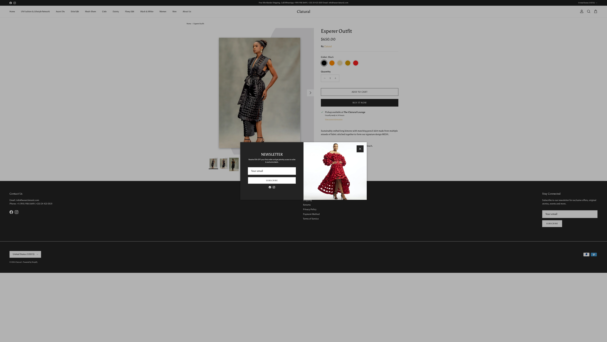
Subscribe (272, 180)
